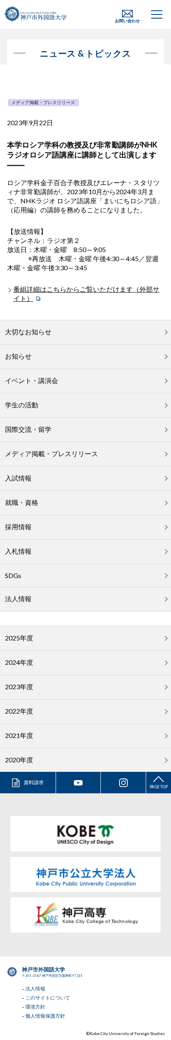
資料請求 (34, 782)
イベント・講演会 (31, 380)
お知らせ (18, 356)
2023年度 (19, 686)
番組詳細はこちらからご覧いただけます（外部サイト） (86, 293)
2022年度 (19, 711)
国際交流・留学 (28, 429)
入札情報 (18, 551)
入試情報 (18, 478)
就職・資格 (21, 502)
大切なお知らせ (28, 332)
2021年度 (19, 735)
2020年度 (19, 760)
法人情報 (18, 598)
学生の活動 (21, 405)
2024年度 (19, 662)
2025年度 (19, 638)
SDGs (13, 575)
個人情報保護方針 (45, 1016)
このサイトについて (47, 998)
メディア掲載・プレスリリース (43, 102)
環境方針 (35, 1007)
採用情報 (18, 527)
